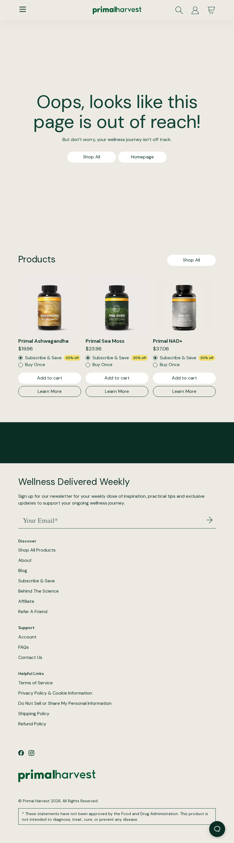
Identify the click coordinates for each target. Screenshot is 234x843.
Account (27, 637)
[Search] (179, 10)
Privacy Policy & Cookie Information (55, 693)
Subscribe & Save (36, 581)
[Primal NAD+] (184, 306)
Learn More (50, 391)
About (25, 560)
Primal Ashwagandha (43, 341)
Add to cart (49, 378)
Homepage (142, 157)
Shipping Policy (33, 714)
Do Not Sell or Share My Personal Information (65, 703)
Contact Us (30, 657)
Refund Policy (32, 724)
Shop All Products (37, 550)
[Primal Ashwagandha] (49, 306)
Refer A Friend (32, 612)
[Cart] (211, 10)
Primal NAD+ (167, 341)
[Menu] (22, 9)
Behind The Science (38, 591)
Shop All (91, 157)
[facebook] (21, 753)
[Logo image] (117, 10)
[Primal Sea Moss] (117, 306)
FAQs (23, 647)
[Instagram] (31, 753)
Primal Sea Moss (105, 341)
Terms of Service (35, 683)
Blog (22, 570)
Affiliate (26, 601)
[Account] (195, 10)
